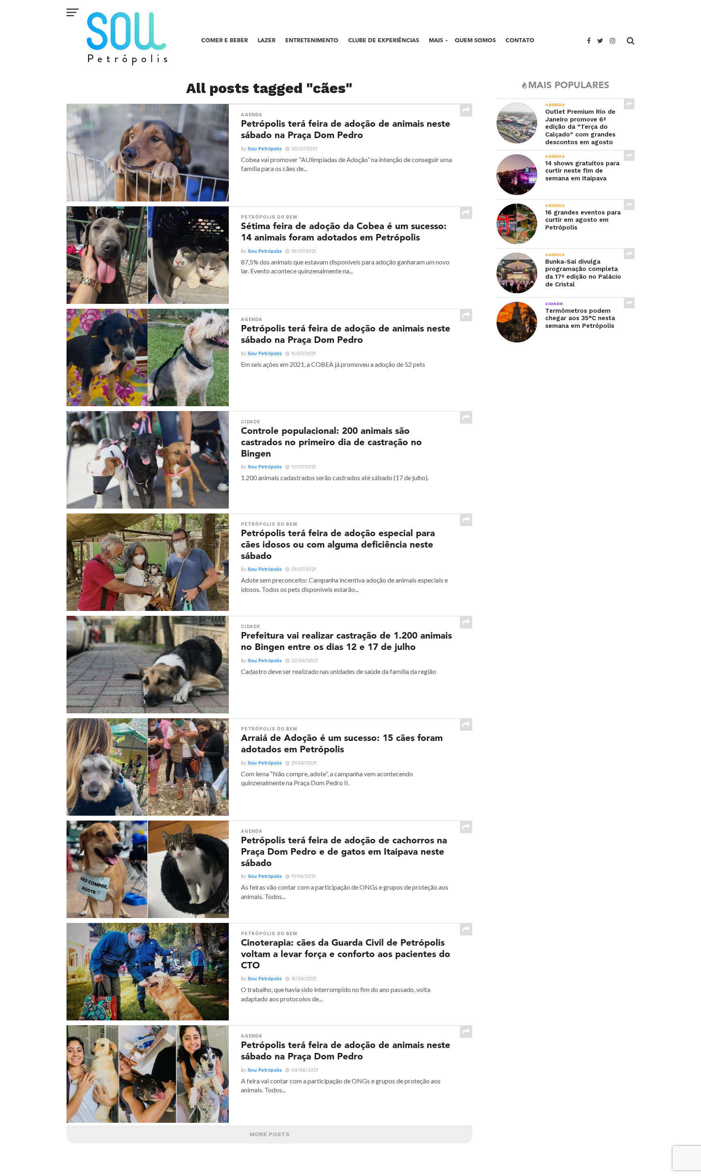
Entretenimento (311, 40)
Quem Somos (475, 40)
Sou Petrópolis (265, 149)
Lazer (266, 40)
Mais (436, 40)
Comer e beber (224, 40)
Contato (519, 40)
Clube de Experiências (383, 40)
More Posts (269, 1134)
